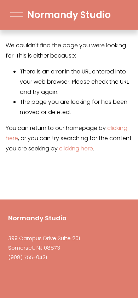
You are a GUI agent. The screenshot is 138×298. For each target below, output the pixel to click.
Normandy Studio (69, 14)
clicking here (76, 148)
